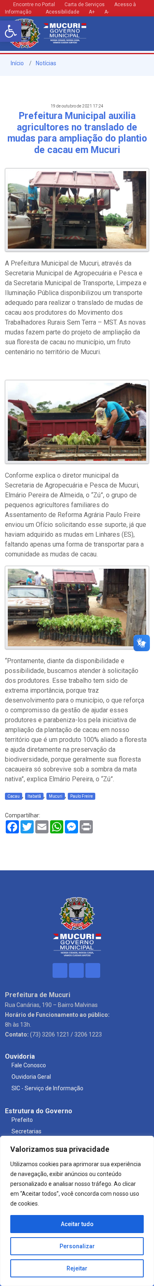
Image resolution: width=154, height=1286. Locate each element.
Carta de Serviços (84, 4)
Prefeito (22, 1120)
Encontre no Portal (34, 4)
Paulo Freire (81, 796)
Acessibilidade (61, 12)
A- (106, 12)
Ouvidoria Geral (31, 1077)
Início (16, 63)
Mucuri (55, 796)
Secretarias (26, 1131)
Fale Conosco (28, 1065)
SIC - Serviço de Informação (47, 1088)
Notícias (46, 63)
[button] (10, 31)
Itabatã (34, 796)
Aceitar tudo (77, 1224)
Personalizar (77, 1246)
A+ (92, 12)
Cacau (13, 796)
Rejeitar (77, 1268)
